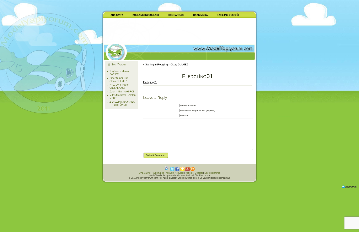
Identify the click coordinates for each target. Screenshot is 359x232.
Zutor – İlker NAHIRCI (121, 91)
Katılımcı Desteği (194, 173)
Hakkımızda (158, 173)
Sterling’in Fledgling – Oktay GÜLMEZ (166, 64)
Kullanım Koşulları (175, 173)
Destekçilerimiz (212, 173)
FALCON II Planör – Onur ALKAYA (120, 86)
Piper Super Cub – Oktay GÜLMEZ (119, 80)
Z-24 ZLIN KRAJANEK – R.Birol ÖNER (122, 103)
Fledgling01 (197, 76)
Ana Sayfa (144, 173)
